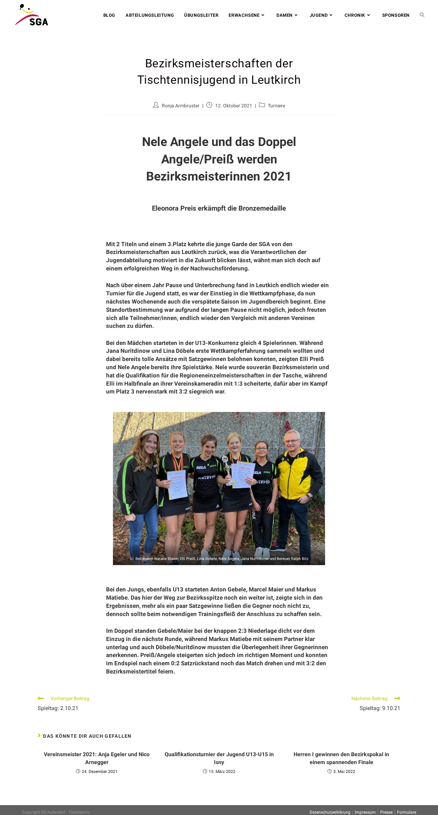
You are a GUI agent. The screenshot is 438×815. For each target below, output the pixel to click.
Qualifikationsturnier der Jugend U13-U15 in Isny (219, 758)
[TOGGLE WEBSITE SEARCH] (422, 15)
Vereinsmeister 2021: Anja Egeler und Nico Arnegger (97, 758)
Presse (386, 812)
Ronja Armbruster (180, 105)
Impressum (365, 812)
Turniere (276, 105)
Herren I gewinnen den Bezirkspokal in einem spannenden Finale (341, 758)
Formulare (406, 812)
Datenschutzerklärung (330, 812)
